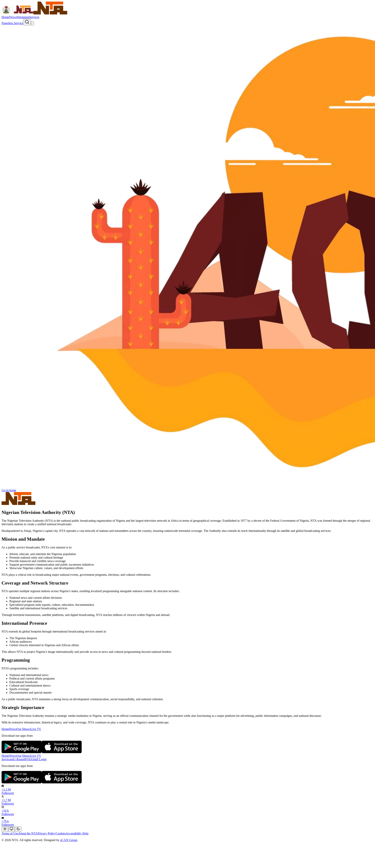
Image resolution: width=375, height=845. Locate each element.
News (12, 17)
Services (34, 17)
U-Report (19, 759)
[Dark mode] (18, 829)
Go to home (9, 490)
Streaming (22, 17)
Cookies (61, 833)
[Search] (27, 22)
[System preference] (11, 829)
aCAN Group (68, 840)
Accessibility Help (77, 833)
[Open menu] (32, 23)
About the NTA (28, 833)
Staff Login (39, 759)
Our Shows (23, 729)
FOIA (28, 759)
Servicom (7, 759)
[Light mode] (5, 829)
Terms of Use (10, 833)
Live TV (35, 729)
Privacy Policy (47, 833)
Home (5, 17)
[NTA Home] (34, 13)
